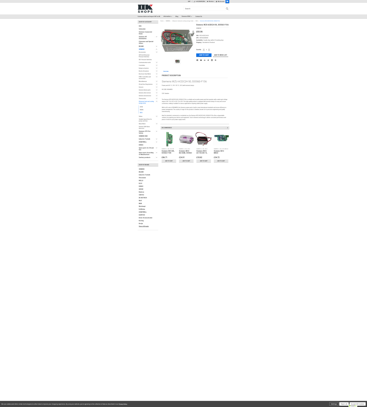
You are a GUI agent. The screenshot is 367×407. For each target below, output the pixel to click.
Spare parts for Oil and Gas (146, 149)
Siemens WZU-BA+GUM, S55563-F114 (185, 153)
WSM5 (141, 110)
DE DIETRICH (143, 198)
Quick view (186, 146)
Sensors (141, 87)
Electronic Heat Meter (145, 74)
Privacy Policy (123, 404)
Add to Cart (169, 161)
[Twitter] (208, 60)
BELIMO (141, 46)
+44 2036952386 (200, 1)
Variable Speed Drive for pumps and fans (145, 120)
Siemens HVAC (186, 16)
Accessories (142, 52)
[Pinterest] (215, 60)
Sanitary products (144, 157)
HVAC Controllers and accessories (145, 77)
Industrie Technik (144, 139)
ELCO (140, 183)
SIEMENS (142, 49)
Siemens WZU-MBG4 (219, 152)
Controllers (142, 65)
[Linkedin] (212, 60)
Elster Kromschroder (145, 218)
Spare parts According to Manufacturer (146, 153)
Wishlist (211, 1)
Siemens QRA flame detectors (144, 127)
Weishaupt (142, 206)
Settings (334, 404)
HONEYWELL (143, 142)
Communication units (145, 62)
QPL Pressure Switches (145, 59)
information (167, 16)
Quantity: (198, 49)
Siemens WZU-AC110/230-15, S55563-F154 (201, 153)
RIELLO (141, 180)
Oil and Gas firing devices (146, 84)
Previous (226, 127)
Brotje (141, 223)
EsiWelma (142, 209)
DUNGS (141, 145)
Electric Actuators (144, 71)
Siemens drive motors (145, 93)
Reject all (344, 404)
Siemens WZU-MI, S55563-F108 (168, 152)
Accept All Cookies (357, 404)
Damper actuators (144, 68)
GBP (189, 1)
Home (162, 21)
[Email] (201, 60)
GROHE (141, 189)
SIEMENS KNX (143, 136)
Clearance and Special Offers (146, 42)
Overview (165, 71)
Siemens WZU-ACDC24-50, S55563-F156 (210, 21)
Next (228, 127)
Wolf (140, 200)
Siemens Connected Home (145, 33)
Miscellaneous (143, 81)
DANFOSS (142, 215)
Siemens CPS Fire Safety (144, 132)
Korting (141, 221)
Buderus (141, 192)
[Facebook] (197, 60)
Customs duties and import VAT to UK (149, 16)
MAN (140, 203)
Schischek (142, 29)
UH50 (141, 107)
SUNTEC (141, 195)
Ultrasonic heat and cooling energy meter (146, 102)
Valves (140, 116)
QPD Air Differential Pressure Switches (144, 56)
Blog (176, 16)
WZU (141, 112)
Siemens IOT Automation (143, 37)
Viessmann (142, 178)
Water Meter (142, 124)
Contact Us (198, 16)
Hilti (140, 26)
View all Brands (144, 226)
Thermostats (142, 98)
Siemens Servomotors (145, 96)
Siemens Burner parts (145, 90)
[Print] (204, 60)
